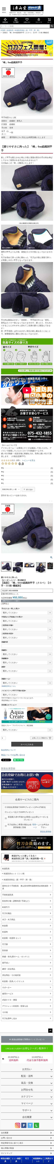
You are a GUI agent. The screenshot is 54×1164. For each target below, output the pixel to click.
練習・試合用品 (8, 969)
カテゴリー (27, 1096)
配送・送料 (27, 1076)
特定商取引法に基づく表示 (12, 1143)
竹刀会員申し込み (9, 1018)
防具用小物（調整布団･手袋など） (16, 901)
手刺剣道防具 (7, 895)
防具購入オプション (9, 705)
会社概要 (27, 1117)
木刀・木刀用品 (8, 919)
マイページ (39, 22)
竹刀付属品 (6, 913)
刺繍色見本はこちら (9, 686)
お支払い (27, 1069)
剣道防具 (10, 30)
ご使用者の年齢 (8, 625)
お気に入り (27, 22)
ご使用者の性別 (8, 633)
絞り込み (29, 489)
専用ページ (35, 825)
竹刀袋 (5, 944)
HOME (3, 30)
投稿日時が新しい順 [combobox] (9, 489)
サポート (27, 1110)
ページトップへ (50, 1031)
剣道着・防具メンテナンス (13, 981)
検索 (52, 26)
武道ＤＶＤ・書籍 (9, 1000)
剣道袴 (5, 932)
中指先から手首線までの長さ (13, 617)
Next (49, 529)
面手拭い (6, 963)
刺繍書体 (5, 658)
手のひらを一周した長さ (11, 608)
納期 (4, 667)
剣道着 (5, 926)
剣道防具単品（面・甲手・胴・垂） (27, 30)
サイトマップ (6, 1153)
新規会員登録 (45, 832)
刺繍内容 (5, 642)
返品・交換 (27, 1083)
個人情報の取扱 (7, 1148)
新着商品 (5, 22)
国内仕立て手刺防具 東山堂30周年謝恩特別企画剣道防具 (25, 887)
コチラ (11, 700)
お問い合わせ (6, 1138)
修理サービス (7, 994)
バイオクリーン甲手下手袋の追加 (14, 691)
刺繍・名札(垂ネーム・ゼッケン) (15, 957)
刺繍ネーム (6, 679)
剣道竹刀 (6, 907)
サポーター (6, 987)
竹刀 (27, 1158)
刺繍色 (5, 650)
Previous (4, 529)
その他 (5, 1012)
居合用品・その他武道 (11, 975)
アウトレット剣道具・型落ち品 (15, 1006)
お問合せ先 (27, 1089)
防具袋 (5, 950)
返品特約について (8, 750)
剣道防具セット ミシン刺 (14, 874)
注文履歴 (15, 22)
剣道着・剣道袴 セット (11, 938)
